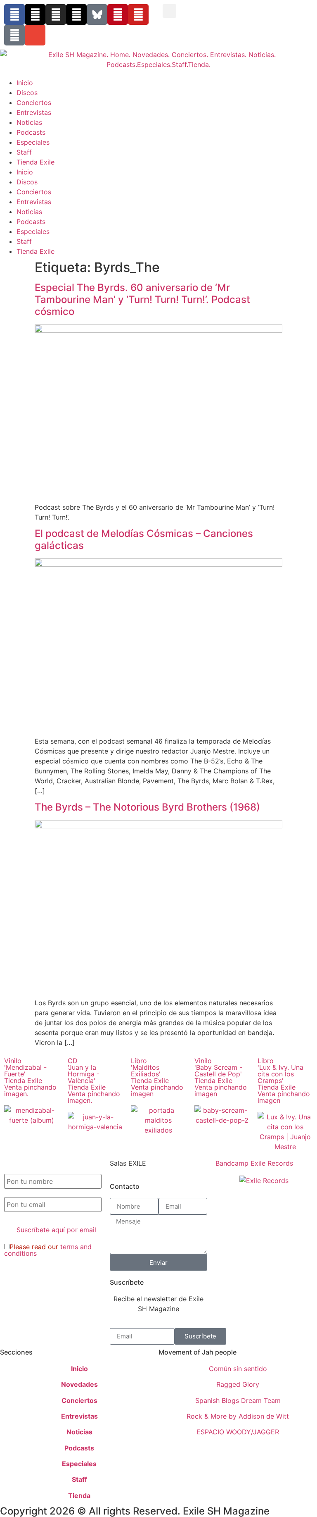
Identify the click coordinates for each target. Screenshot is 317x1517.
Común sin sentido (238, 1368)
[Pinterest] (117, 14)
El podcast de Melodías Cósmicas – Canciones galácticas (144, 539)
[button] (169, 11)
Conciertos (34, 102)
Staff (24, 152)
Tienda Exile (35, 162)
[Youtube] (138, 14)
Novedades (79, 1384)
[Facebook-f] (14, 14)
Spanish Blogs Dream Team (238, 1400)
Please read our (48, 1250)
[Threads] (76, 14)
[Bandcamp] (14, 35)
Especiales (33, 142)
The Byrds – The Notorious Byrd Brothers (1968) (147, 807)
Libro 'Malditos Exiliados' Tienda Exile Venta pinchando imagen (157, 1077)
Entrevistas (34, 112)
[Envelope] (35, 35)
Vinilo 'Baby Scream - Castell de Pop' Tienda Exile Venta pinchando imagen (220, 1077)
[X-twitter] (35, 14)
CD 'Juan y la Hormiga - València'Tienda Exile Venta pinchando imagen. (94, 1080)
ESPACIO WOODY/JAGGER (237, 1432)
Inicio (25, 83)
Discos (27, 92)
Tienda (79, 1495)
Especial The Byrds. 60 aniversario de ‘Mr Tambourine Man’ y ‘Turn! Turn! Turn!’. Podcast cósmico (142, 299)
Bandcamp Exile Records (254, 1163)
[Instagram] (55, 14)
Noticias (29, 122)
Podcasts (31, 132)
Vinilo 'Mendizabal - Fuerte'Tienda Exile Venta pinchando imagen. (30, 1077)
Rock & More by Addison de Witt (238, 1416)
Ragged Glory (237, 1384)
